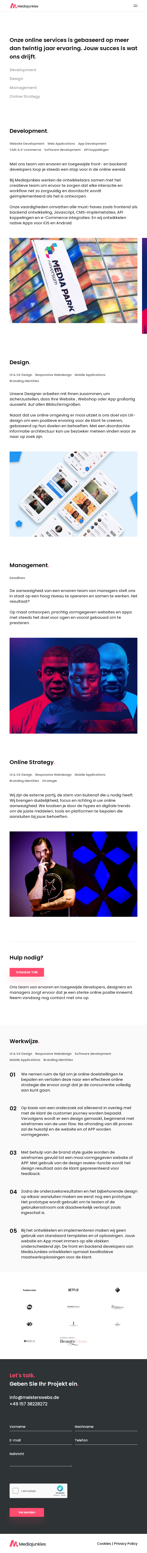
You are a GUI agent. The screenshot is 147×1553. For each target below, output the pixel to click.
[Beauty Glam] (74, 1341)
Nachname (84, 1426)
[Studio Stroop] (74, 1307)
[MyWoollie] (30, 1341)
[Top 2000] (30, 1324)
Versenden (26, 1512)
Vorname (17, 1426)
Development (23, 70)
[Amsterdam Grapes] (74, 1324)
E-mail (15, 1440)
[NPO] (117, 1290)
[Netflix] (74, 1290)
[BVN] (30, 1307)
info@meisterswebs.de (34, 1397)
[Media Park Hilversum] (30, 1290)
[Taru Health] (117, 1324)
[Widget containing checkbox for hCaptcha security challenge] (38, 1491)
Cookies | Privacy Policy (117, 1543)
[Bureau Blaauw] (117, 1307)
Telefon (81, 1440)
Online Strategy (25, 96)
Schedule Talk (27, 972)
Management (23, 87)
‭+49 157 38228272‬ (28, 1404)
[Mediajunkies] (24, 5)
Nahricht (17, 1453)
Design (16, 78)
